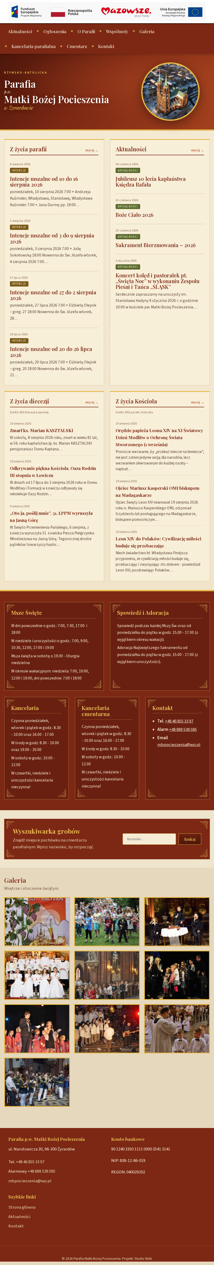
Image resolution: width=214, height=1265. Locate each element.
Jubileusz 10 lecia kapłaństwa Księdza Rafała (151, 181)
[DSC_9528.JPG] (107, 975)
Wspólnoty (117, 31)
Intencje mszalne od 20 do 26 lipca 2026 (51, 351)
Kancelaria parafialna (33, 46)
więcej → (91, 150)
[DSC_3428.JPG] (37, 1029)
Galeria (146, 31)
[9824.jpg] (37, 975)
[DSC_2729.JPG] (177, 922)
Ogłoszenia (54, 31)
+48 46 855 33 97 (179, 721)
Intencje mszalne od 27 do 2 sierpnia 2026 (53, 295)
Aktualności (20, 31)
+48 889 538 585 (183, 729)
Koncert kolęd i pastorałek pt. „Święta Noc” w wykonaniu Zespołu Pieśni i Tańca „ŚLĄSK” (157, 281)
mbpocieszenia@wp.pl (178, 745)
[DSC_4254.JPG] (177, 1029)
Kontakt (106, 46)
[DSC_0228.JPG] (107, 922)
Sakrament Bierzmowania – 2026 (156, 244)
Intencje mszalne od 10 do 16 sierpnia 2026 (44, 181)
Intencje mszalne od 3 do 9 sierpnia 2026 (52, 238)
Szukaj (189, 839)
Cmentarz (77, 46)
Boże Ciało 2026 (134, 214)
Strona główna (21, 1207)
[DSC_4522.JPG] (107, 1029)
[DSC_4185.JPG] (37, 922)
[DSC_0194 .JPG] (37, 1082)
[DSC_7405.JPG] (177, 975)
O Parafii (86, 31)
